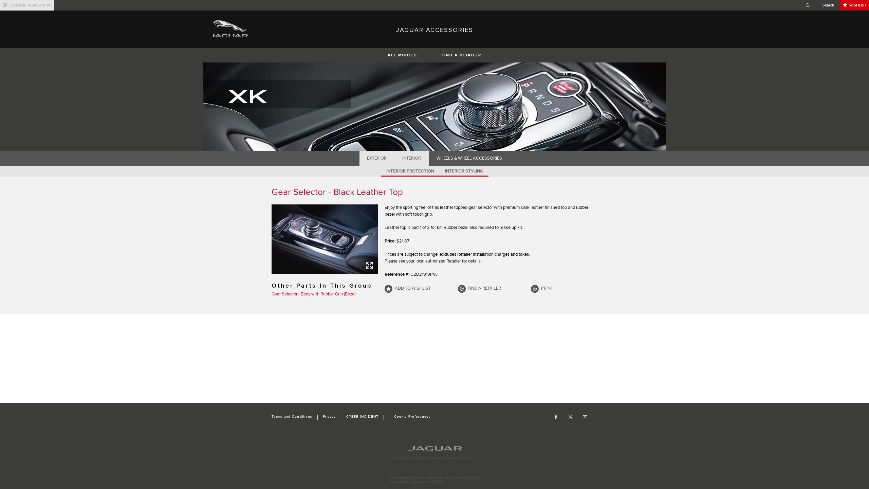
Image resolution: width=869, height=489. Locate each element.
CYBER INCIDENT (362, 417)
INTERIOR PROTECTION (410, 171)
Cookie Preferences (412, 417)
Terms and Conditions (292, 417)
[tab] (376, 158)
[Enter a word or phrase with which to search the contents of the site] (821, 5)
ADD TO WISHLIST (413, 288)
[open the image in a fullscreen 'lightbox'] (325, 239)
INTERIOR (411, 158)
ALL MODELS (402, 55)
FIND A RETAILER (461, 55)
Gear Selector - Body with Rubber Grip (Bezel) (314, 294)
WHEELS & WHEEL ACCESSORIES (469, 158)
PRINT (547, 288)
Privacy (329, 417)
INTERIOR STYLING (464, 171)
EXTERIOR (377, 158)
